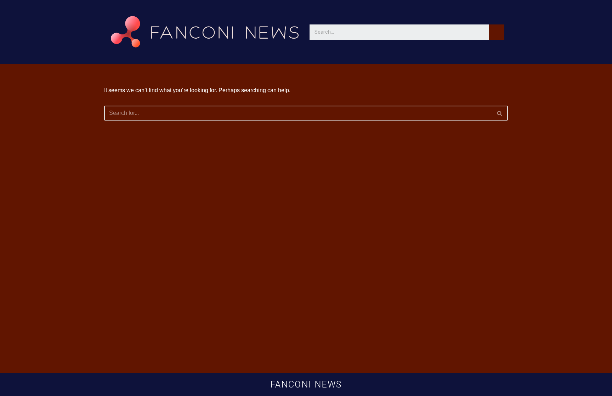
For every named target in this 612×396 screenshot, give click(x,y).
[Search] (496, 32)
